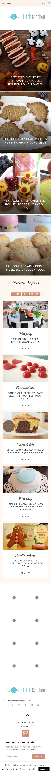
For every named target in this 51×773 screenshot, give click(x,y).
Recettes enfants (25, 555)
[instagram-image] (14, 597)
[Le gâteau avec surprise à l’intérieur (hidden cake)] (25, 425)
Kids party (25, 334)
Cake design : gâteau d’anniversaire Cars (25, 340)
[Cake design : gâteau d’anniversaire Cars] (25, 314)
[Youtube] (38, 705)
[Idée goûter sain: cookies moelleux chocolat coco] (25, 245)
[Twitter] (32, 705)
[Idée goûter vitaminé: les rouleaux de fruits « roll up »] (25, 183)
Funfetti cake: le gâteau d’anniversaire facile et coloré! (25, 506)
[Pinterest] (25, 705)
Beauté (16, 294)
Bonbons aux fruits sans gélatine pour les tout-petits (25, 396)
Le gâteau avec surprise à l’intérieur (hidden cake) (25, 451)
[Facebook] (12, 705)
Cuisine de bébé (31, 294)
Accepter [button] (44, 769)
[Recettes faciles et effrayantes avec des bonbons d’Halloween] (25, 60)
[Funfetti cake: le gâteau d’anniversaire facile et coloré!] (25, 479)
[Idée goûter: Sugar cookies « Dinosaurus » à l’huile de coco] (25, 122)
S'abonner (39, 756)
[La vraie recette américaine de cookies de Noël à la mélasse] (25, 536)
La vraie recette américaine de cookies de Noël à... (25, 563)
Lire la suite (25, 349)
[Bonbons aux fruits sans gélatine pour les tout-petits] (25, 368)
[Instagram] (19, 705)
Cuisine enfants (25, 388)
